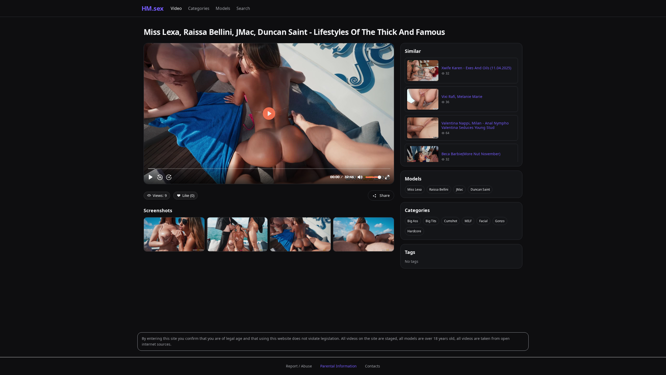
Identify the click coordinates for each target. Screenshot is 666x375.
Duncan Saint (480, 189)
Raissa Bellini (438, 189)
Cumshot (450, 221)
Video (176, 8)
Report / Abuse (299, 366)
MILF (468, 221)
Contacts (372, 366)
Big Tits (431, 221)
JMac (459, 189)
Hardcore (414, 231)
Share (385, 195)
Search (243, 8)
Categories (198, 8)
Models (223, 8)
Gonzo (499, 221)
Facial (483, 221)
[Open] (174, 234)
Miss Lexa (414, 189)
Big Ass (412, 221)
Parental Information (338, 366)
